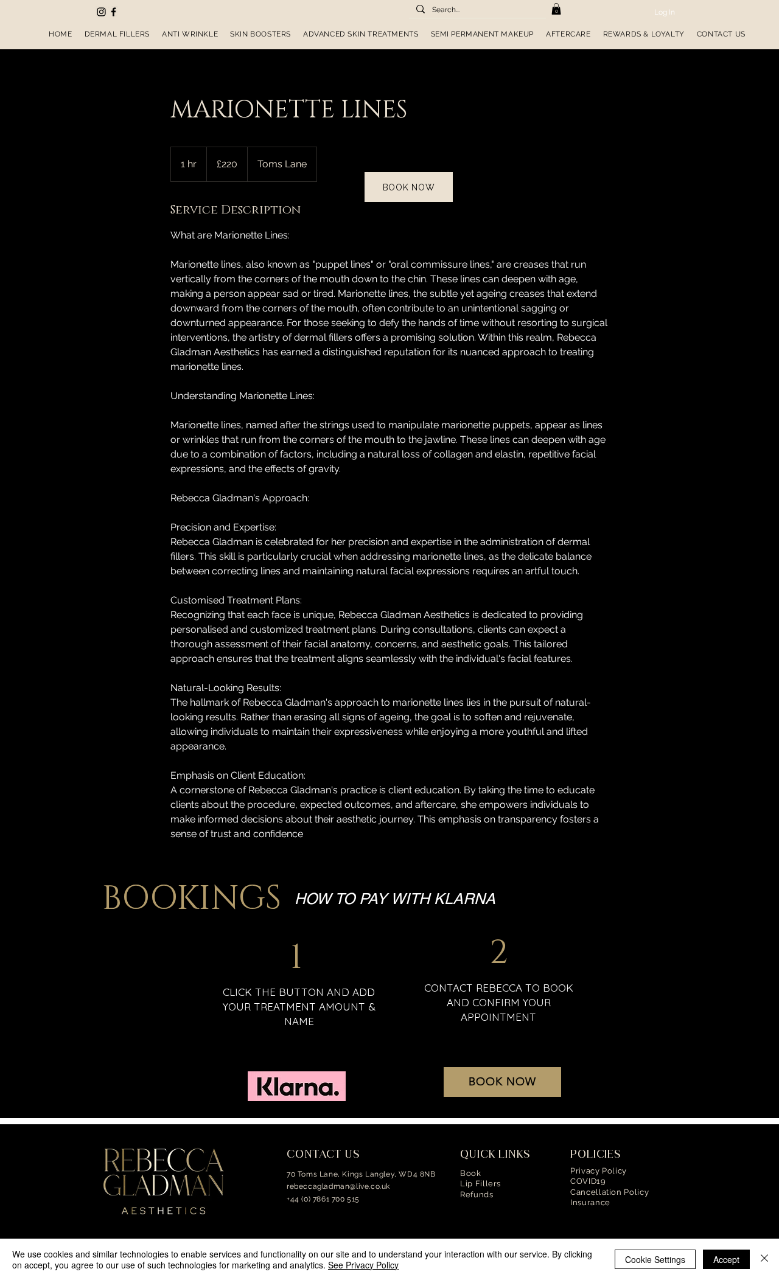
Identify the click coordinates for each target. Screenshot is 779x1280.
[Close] (764, 1259)
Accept (726, 1259)
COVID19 (588, 1181)
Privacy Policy (598, 1170)
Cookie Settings (655, 1259)
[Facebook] (113, 12)
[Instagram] (101, 12)
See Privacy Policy (363, 1265)
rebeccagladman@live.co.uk (338, 1186)
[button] (556, 9)
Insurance (590, 1202)
